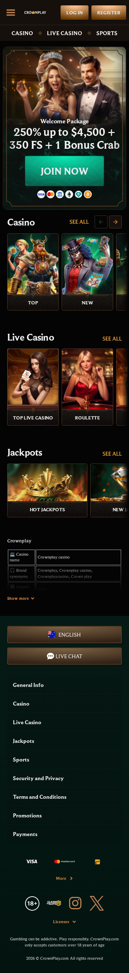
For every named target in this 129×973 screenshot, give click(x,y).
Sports (107, 33)
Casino (22, 33)
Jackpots (24, 452)
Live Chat (69, 656)
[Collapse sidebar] (11, 12)
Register (108, 12)
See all (79, 221)
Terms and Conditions (39, 796)
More (61, 878)
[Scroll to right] (115, 221)
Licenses (61, 921)
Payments (25, 833)
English (69, 634)
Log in (74, 12)
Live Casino (64, 33)
